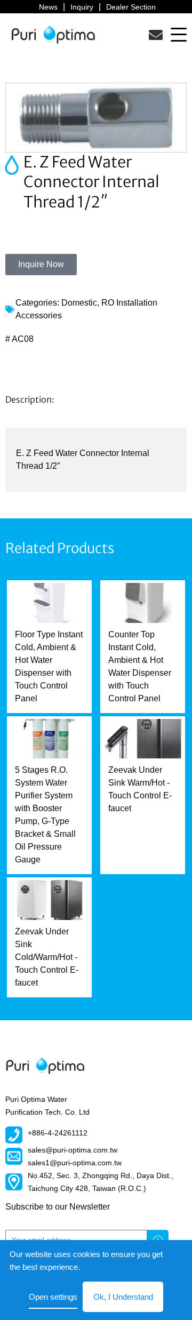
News (48, 7)
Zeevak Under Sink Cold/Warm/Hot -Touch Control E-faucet (46, 957)
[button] (179, 34)
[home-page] (53, 34)
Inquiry (81, 7)
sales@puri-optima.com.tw (72, 1150)
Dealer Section (131, 7)
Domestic (79, 302)
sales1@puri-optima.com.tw (75, 1162)
